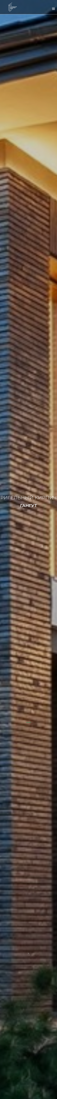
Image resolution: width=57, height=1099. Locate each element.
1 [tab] (28, 722)
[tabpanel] (28, 549)
